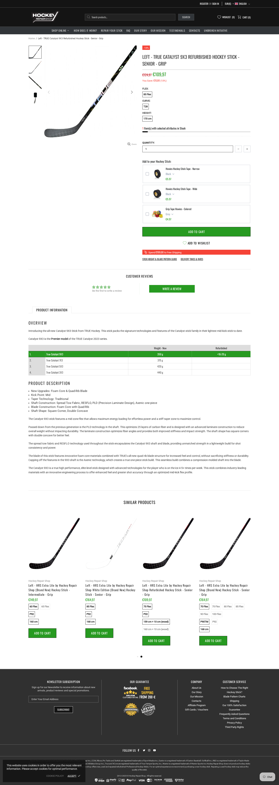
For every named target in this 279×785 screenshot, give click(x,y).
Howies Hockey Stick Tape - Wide (181, 189)
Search (186, 17)
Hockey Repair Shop (44, 17)
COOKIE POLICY (55, 775)
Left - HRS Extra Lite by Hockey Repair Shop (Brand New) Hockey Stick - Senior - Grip (224, 590)
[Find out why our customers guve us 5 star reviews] (131, 692)
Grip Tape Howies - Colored (178, 209)
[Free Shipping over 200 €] (147, 692)
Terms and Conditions (234, 718)
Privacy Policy (234, 722)
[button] (242, 3)
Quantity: (148, 142)
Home (31, 38)
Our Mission (196, 696)
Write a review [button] (171, 289)
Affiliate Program (197, 705)
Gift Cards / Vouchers (196, 709)
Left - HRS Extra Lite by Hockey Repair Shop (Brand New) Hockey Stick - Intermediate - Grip (52, 590)
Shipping (234, 700)
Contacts (196, 700)
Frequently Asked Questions (234, 714)
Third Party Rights (234, 727)
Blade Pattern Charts (234, 696)
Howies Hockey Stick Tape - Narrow (182, 169)
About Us (196, 687)
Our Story (197, 692)
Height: (147, 112)
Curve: (146, 100)
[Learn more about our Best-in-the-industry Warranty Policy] (139, 709)
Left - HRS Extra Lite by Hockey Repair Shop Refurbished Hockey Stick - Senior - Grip (167, 590)
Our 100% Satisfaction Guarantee (234, 707)
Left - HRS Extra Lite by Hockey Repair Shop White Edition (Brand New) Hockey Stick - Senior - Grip (110, 590)
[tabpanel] (168, 582)
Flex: (145, 88)
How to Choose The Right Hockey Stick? (234, 690)
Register (204, 3)
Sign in (215, 3)
